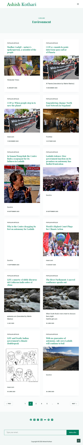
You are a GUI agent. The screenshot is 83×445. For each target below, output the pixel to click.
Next (73, 403)
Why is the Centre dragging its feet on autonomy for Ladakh (21, 227)
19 (58, 403)
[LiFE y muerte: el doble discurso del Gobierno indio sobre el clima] (22, 300)
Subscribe (72, 432)
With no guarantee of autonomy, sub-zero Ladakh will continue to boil (59, 341)
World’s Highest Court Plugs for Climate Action (59, 227)
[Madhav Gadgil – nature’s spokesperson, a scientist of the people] (22, 66)
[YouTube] (52, 420)
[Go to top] (78, 440)
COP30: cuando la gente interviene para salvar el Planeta (57, 50)
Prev (9, 403)
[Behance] (49, 420)
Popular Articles (13, 43)
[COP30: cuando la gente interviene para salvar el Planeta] (61, 67)
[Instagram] (38, 420)
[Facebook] (31, 420)
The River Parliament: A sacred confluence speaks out (60, 281)
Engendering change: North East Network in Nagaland (59, 104)
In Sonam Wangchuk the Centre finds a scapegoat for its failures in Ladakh (22, 159)
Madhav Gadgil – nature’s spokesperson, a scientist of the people (21, 50)
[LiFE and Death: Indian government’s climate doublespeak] (22, 365)
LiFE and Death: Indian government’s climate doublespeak (18, 341)
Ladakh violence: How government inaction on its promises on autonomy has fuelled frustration (58, 160)
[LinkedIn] (41, 420)
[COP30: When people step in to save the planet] (22, 121)
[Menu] (78, 4)
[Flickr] (45, 420)
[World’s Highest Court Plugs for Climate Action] (61, 244)
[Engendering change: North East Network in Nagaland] (61, 121)
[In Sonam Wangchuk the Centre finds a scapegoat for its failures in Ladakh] (22, 184)
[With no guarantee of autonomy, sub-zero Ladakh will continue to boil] (61, 359)
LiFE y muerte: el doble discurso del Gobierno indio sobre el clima (22, 282)
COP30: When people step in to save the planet (21, 104)
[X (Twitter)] (34, 420)
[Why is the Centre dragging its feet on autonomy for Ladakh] (22, 244)
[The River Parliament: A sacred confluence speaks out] (61, 297)
